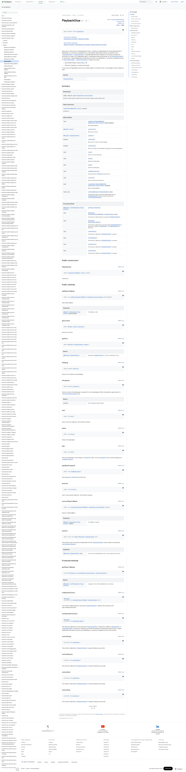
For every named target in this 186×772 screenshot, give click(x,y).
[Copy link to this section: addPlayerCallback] (75, 291)
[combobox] (146, 1)
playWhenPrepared (93, 171)
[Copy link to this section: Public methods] (76, 285)
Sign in (182, 1)
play (89, 165)
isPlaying (91, 139)
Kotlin (117, 25)
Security (23, 747)
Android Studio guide (136, 742)
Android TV (78, 751)
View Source (119, 21)
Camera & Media (53, 749)
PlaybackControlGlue (83, 39)
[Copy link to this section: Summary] (71, 86)
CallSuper (92, 213)
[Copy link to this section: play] (66, 446)
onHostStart (91, 244)
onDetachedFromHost (69, 60)
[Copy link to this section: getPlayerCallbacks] (76, 567)
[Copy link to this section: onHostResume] (74, 654)
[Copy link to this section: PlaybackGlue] (72, 267)
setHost (82, 62)
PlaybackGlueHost (67, 54)
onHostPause (91, 231)
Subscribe (168, 768)
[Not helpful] (123, 15)
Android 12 (106, 754)
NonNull (74, 108)
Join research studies (163, 749)
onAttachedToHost (93, 214)
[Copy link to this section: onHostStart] (71, 672)
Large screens (79, 742)
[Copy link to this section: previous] (69, 483)
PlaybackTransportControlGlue (98, 44)
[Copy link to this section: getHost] (69, 339)
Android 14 (106, 749)
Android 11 (106, 756)
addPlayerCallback (93, 121)
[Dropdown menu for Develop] (45, 1)
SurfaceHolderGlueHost (116, 56)
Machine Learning (53, 744)
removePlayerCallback (94, 184)
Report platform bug (163, 742)
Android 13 (106, 751)
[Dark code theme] (123, 30)
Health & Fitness (52, 747)
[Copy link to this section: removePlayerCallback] (78, 501)
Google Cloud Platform (63, 762)
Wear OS (78, 744)
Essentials (17, 1)
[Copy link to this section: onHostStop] (71, 690)
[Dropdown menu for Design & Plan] (35, 1)
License (28, 768)
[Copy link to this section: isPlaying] (69, 363)
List (71, 207)
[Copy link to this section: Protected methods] (79, 561)
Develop (41, 1)
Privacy (50, 751)
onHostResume (92, 238)
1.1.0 (123, 23)
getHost (90, 135)
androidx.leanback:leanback (117, 19)
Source (23, 749)
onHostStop (91, 250)
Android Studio (175, 1)
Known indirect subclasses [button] (85, 43)
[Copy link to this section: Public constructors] (80, 260)
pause (89, 158)
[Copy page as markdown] (86, 21)
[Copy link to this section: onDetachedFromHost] (78, 614)
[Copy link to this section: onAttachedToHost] (76, 593)
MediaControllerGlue (69, 44)
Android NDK (134, 751)
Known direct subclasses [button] (76, 38)
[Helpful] (121, 15)
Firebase (53, 762)
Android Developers (66, 15)
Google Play (52, 1)
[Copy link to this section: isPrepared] (70, 381)
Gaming (51, 742)
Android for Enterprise (26, 744)
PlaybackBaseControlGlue (70, 39)
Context (79, 108)
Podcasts (23, 756)
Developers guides (135, 744)
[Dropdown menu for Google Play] (56, 1)
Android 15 (106, 747)
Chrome (46, 762)
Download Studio (135, 749)
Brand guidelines (35, 768)
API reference (6, 7)
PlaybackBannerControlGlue (82, 44)
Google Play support (163, 747)
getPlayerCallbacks (93, 207)
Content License (99, 714)
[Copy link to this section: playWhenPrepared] (76, 466)
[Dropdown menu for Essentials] (22, 1)
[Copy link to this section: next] (66, 410)
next (89, 152)
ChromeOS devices (80, 747)
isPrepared (91, 145)
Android (23, 742)
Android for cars (80, 749)
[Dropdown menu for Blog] (66, 1)
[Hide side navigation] (17, 769)
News (22, 751)
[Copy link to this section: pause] (67, 428)
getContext (91, 129)
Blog (63, 1)
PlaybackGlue (80, 31)
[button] (9, 18)
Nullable (66, 135)
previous (90, 177)
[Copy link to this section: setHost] (68, 531)
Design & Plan (29, 1)
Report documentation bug (165, 744)
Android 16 (106, 744)
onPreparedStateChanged (69, 394)
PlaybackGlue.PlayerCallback (85, 95)
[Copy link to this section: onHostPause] (72, 636)
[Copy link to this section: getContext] (71, 321)
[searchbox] (10, 12)
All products (74, 762)
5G (49, 754)
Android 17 (106, 742)
